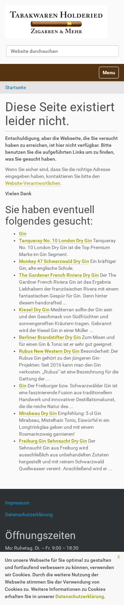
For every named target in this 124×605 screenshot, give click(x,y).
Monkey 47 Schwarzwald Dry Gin (54, 261)
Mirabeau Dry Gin (38, 413)
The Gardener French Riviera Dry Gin (59, 275)
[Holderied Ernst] (56, 21)
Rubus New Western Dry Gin (49, 351)
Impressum (19, 502)
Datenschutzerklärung (79, 596)
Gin (23, 233)
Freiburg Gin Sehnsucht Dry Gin (53, 441)
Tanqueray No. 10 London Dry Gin (55, 240)
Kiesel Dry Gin (34, 309)
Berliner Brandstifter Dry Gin (50, 337)
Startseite (15, 87)
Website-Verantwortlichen (32, 183)
